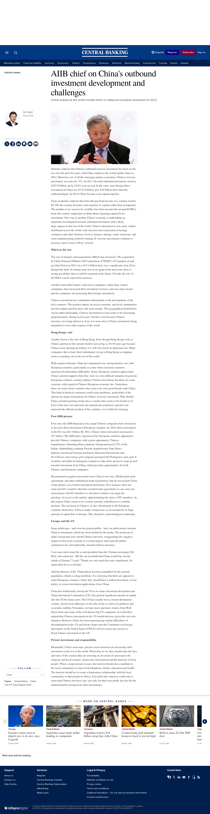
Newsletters (184, 777)
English (159, 52)
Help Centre (10, 784)
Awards (184, 63)
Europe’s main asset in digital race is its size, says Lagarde (24, 736)
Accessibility (93, 775)
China (33, 681)
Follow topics (169, 777)
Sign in (202, 52)
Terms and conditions (98, 788)
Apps (194, 777)
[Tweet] (6, 143)
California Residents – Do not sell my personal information (117, 792)
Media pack (43, 792)
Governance (89, 63)
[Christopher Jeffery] (12, 118)
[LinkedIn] (18, 143)
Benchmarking (132, 63)
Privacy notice (94, 784)
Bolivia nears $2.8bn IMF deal (174, 734)
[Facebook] (12, 143)
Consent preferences (98, 797)
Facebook (189, 777)
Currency (49, 63)
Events (173, 63)
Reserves (104, 63)
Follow (25, 668)
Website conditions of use (100, 780)
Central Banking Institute (49, 780)
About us (8, 775)
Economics (63, 63)
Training (163, 63)
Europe (12, 729)
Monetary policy (12, 63)
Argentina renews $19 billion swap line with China (101, 734)
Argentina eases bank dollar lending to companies (63, 734)
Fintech (76, 63)
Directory (117, 63)
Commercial (149, 63)
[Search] (16, 52)
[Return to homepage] (105, 56)
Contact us (9, 780)
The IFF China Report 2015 (17, 685)
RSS (198, 777)
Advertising (42, 788)
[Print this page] (35, 143)
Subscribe (188, 52)
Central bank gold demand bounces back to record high (139, 734)
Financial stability (32, 63)
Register (172, 52)
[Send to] (30, 143)
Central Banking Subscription (52, 784)
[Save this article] (24, 143)
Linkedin (179, 777)
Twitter (174, 777)
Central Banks (12, 73)
